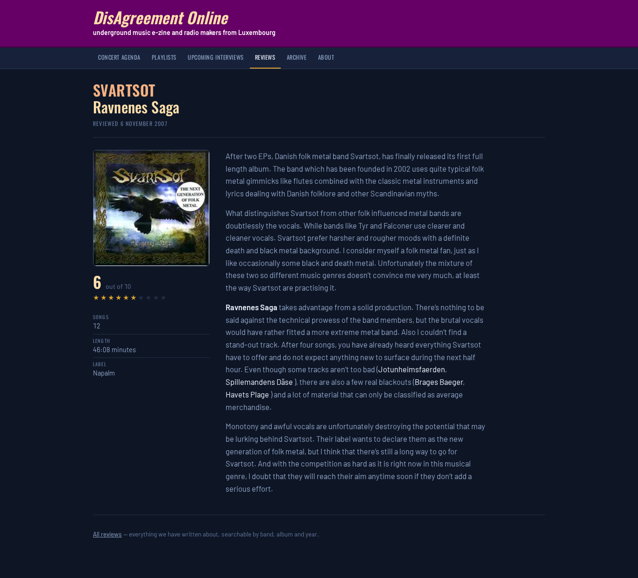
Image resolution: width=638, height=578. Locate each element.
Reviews (265, 57)
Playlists (164, 57)
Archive (297, 57)
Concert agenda (119, 57)
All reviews (107, 534)
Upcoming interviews (216, 57)
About (326, 57)
